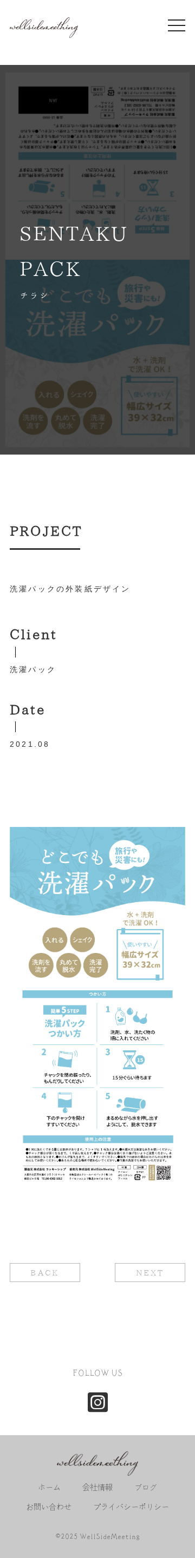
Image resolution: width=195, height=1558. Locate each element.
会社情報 (97, 1487)
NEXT (150, 1273)
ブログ (145, 1487)
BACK (44, 1273)
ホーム (49, 1487)
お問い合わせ (49, 1507)
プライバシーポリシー (131, 1507)
